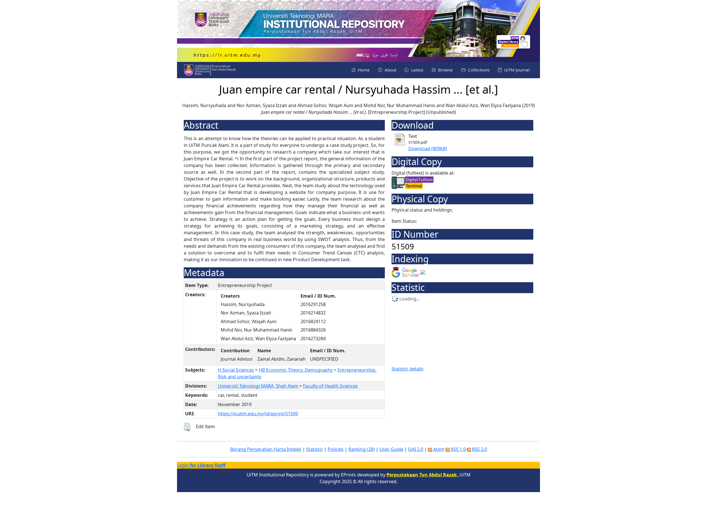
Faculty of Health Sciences (330, 386)
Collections (478, 70)
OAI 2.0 (415, 449)
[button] (187, 427)
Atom (438, 449)
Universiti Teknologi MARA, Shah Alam (258, 386)
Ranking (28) (361, 449)
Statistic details (407, 369)
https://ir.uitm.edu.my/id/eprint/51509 (258, 414)
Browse (445, 70)
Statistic (314, 449)
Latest (416, 70)
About (389, 70)
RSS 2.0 (479, 449)
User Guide (391, 449)
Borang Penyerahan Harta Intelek (265, 449)
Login (201, 465)
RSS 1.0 (458, 449)
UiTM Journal (516, 70)
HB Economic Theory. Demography (296, 370)
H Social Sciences (236, 370)
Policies (336, 449)
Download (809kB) (427, 148)
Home (363, 70)
